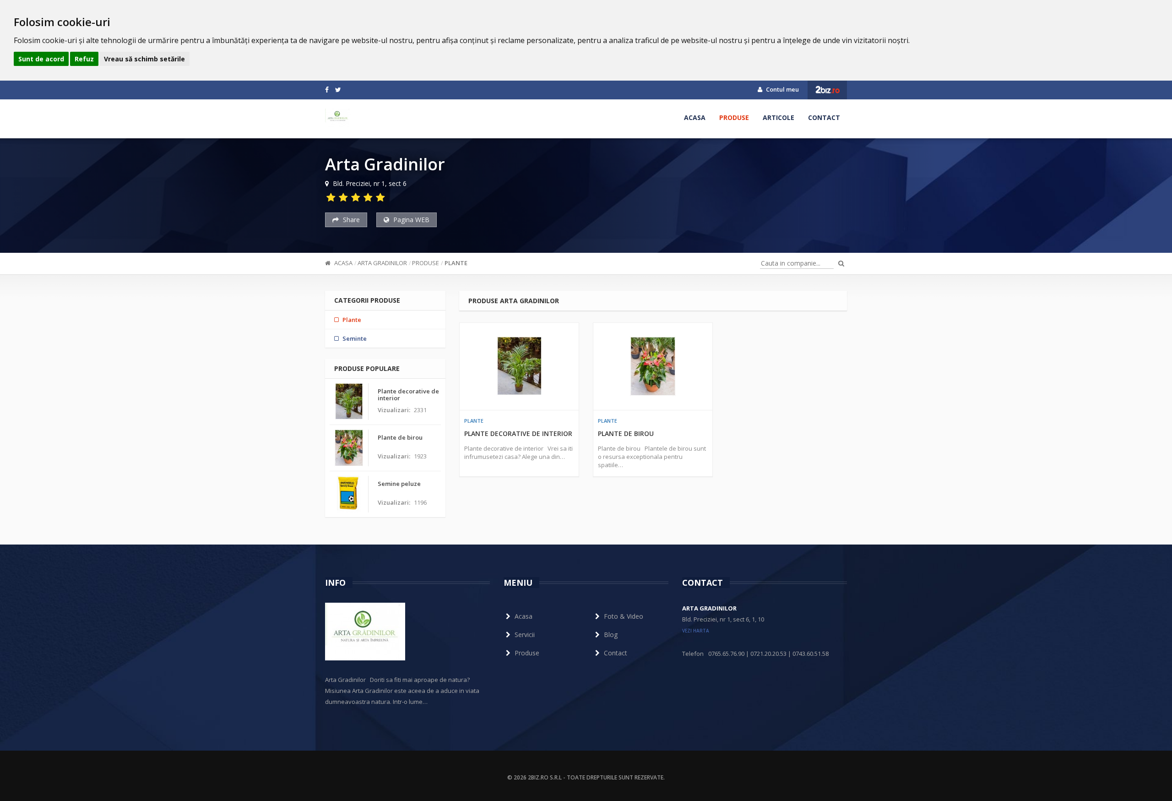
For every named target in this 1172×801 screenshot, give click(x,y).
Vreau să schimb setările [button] (144, 58)
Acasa (694, 117)
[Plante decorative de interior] (519, 366)
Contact (824, 117)
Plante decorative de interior (518, 433)
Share (350, 219)
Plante (456, 263)
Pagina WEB (410, 219)
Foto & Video (623, 616)
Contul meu (782, 89)
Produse (734, 117)
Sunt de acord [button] (41, 58)
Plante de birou (626, 433)
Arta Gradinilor (382, 263)
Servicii (525, 634)
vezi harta (695, 630)
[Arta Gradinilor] (338, 118)
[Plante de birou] (652, 366)
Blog (611, 634)
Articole (778, 117)
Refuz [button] (84, 58)
